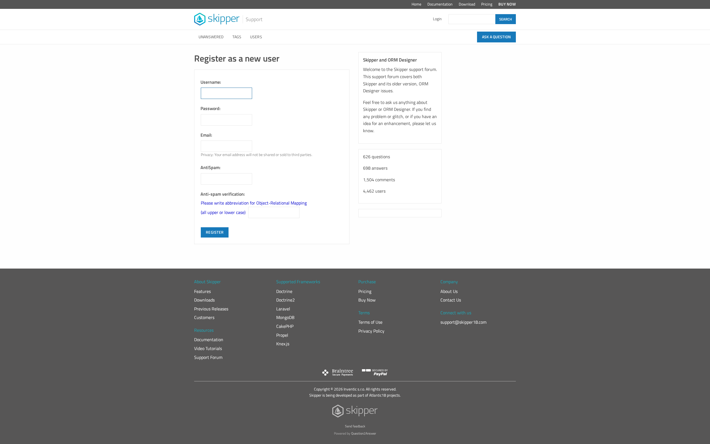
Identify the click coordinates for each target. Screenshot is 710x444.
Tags (236, 37)
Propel (282, 335)
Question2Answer (363, 433)
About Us (449, 291)
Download (467, 4)
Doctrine (284, 291)
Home (416, 4)
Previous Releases (211, 308)
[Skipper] (355, 412)
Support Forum (208, 357)
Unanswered (211, 37)
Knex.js (282, 343)
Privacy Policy (371, 331)
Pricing (486, 4)
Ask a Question (496, 37)
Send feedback (355, 426)
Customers (204, 317)
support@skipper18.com (463, 322)
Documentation (440, 4)
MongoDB (285, 317)
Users (256, 37)
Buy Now (507, 4)
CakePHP (284, 326)
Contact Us (450, 300)
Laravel (283, 308)
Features (202, 291)
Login (437, 19)
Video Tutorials (208, 348)
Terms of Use (370, 322)
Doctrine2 (285, 300)
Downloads (204, 300)
